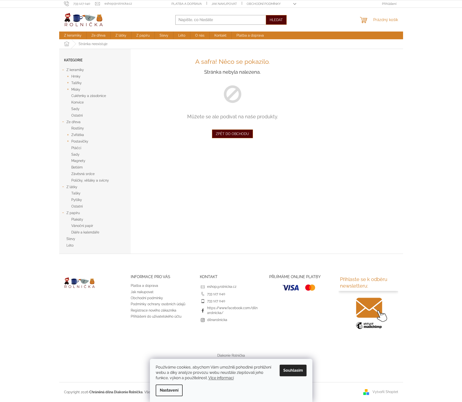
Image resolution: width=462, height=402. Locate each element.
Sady (75, 109)
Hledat (276, 20)
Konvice (77, 102)
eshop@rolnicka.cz (221, 287)
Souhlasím (293, 370)
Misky (75, 89)
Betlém (77, 167)
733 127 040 (216, 294)
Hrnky (76, 76)
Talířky (76, 83)
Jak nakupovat (224, 4)
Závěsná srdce (83, 174)
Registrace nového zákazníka (153, 310)
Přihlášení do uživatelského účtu (156, 316)
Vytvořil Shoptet (385, 392)
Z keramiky (75, 70)
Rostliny (77, 128)
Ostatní (77, 115)
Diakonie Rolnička (231, 355)
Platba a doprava (186, 4)
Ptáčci (76, 148)
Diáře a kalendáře (85, 232)
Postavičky (79, 141)
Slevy (70, 239)
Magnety (78, 161)
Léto (69, 245)
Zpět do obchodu (232, 134)
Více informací (221, 378)
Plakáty (77, 219)
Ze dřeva (73, 122)
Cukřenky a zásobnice (88, 96)
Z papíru (73, 213)
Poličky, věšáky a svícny (90, 180)
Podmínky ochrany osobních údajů (158, 304)
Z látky (71, 187)
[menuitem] (72, 35)
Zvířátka (77, 135)
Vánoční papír (82, 226)
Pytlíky (76, 200)
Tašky (76, 193)
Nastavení (169, 390)
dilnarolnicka (217, 320)
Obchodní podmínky (264, 4)
